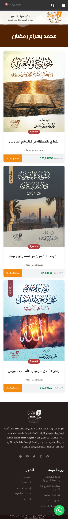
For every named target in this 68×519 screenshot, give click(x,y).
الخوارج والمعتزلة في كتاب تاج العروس (34, 141)
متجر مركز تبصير (20, 16)
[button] (63, 5)
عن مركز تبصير (52, 495)
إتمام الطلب (24, 488)
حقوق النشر (54, 501)
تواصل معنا (54, 512)
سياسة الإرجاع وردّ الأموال (50, 488)
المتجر (27, 499)
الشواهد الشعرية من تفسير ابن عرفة (34, 256)
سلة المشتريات (22, 494)
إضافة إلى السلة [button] (12, 158)
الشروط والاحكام (51, 506)
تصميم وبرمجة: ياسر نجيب (34, 518)
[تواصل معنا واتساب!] (59, 510)
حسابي (27, 477)
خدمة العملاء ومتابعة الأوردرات (51, 479)
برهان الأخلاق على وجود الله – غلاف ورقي (34, 371)
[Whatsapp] (41, 456)
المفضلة (26, 483)
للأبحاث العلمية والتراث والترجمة (20, 20)
